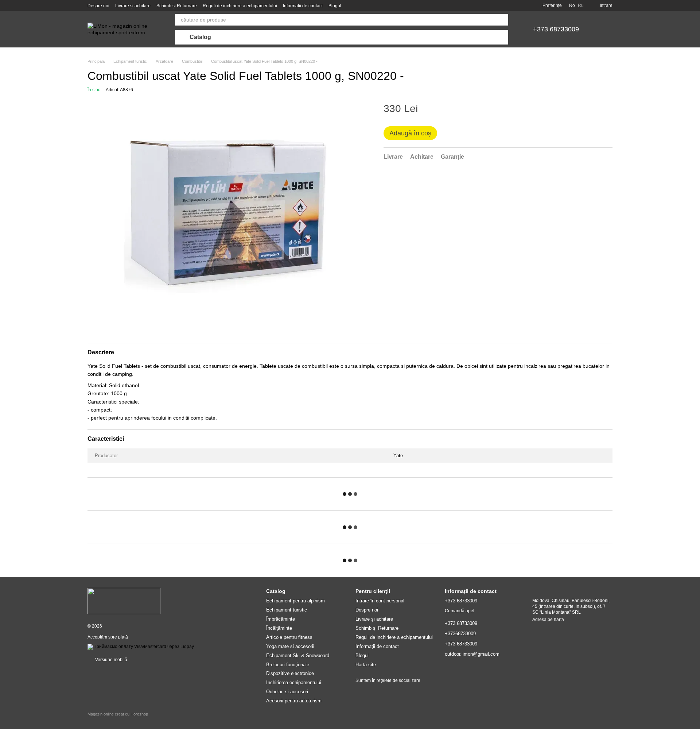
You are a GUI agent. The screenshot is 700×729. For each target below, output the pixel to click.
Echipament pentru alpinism (295, 600)
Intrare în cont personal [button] (379, 600)
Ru (581, 5)
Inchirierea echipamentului (293, 682)
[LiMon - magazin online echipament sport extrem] (124, 600)
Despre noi (98, 5)
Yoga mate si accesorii (290, 646)
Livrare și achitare (133, 5)
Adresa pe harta (548, 619)
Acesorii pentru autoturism (294, 700)
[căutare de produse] (502, 20)
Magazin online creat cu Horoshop (118, 714)
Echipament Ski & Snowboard (297, 655)
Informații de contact (303, 5)
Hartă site (365, 664)
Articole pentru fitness (289, 637)
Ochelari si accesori (287, 691)
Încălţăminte (279, 628)
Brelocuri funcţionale (287, 664)
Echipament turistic (286, 610)
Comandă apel (459, 610)
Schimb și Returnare (176, 5)
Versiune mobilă (110, 659)
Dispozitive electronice (290, 673)
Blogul (334, 5)
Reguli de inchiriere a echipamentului (240, 5)
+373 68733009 (556, 29)
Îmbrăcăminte (280, 619)
